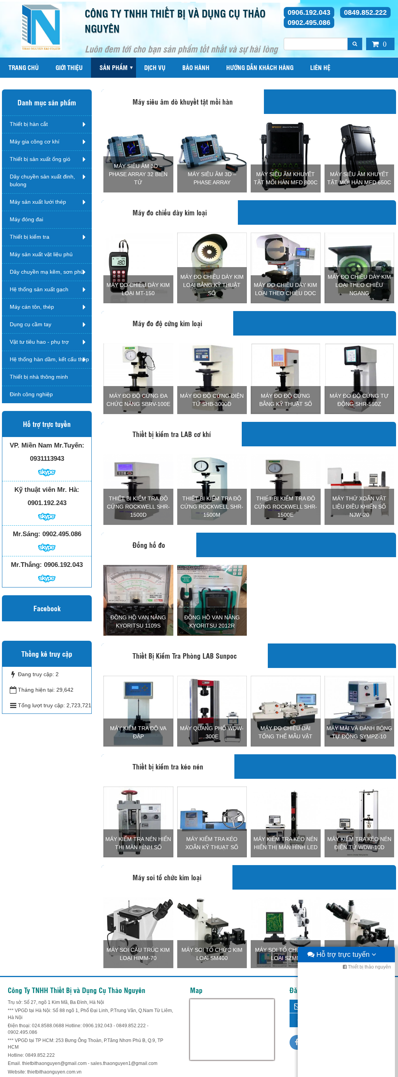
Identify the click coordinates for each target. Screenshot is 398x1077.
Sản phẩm (113, 67)
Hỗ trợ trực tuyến (343, 954)
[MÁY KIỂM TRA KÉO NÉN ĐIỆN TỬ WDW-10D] (360, 821)
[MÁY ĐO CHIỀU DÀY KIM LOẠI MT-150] (138, 267)
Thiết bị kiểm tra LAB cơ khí (172, 434)
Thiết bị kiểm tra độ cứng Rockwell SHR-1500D (138, 506)
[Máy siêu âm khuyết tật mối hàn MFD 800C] (286, 157)
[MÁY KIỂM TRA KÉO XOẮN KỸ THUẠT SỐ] (212, 821)
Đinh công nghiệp (31, 394)
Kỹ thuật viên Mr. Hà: (46, 489)
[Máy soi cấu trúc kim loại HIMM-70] (138, 932)
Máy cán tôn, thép (32, 307)
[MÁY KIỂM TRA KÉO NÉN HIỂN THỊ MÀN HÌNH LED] (286, 821)
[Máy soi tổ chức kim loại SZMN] (286, 932)
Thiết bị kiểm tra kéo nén (168, 766)
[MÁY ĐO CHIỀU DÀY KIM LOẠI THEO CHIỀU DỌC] (286, 267)
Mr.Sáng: (26, 534)
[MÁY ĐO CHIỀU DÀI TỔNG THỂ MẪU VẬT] (286, 711)
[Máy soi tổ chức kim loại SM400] (212, 932)
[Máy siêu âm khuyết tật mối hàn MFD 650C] (360, 157)
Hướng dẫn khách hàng (259, 67)
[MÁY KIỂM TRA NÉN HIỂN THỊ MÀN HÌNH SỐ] (138, 821)
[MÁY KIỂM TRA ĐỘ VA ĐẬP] (138, 711)
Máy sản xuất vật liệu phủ (41, 254)
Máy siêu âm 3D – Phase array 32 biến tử (138, 174)
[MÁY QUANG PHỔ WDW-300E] (212, 711)
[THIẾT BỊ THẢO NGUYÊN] (41, 27)
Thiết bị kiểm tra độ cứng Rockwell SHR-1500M (211, 506)
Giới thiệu (69, 67)
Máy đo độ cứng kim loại (167, 323)
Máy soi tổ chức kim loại (167, 877)
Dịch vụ (155, 67)
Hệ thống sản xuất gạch (39, 289)
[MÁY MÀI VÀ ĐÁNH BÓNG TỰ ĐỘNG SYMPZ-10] (360, 711)
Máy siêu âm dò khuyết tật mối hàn (183, 101)
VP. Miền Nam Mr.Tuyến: (47, 445)
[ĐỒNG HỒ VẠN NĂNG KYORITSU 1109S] (138, 600)
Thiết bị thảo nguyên (369, 967)
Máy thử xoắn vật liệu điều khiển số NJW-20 (359, 506)
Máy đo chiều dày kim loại (170, 212)
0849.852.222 (365, 12)
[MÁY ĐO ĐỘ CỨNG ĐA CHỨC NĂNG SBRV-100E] (138, 378)
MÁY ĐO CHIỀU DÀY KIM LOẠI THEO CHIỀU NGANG (359, 285)
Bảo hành (195, 67)
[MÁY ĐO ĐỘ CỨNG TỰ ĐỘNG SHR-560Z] (360, 378)
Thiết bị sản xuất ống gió (40, 159)
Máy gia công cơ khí (34, 141)
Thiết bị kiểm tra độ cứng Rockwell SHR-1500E (285, 506)
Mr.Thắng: (26, 564)
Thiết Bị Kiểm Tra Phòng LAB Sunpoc (185, 655)
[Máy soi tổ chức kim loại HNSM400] (360, 932)
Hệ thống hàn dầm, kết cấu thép (49, 359)
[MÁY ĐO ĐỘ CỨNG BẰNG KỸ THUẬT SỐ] (286, 378)
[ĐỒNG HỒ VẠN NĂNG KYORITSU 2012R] (212, 600)
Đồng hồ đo (149, 544)
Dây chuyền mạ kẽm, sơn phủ (47, 272)
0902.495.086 (309, 22)
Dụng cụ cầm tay (30, 324)
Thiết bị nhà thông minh (39, 377)
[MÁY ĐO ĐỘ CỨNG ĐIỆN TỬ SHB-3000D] (212, 378)
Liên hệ (320, 67)
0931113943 (47, 458)
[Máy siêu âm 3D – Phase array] (212, 157)
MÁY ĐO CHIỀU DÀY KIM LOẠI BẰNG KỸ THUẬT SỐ (212, 285)
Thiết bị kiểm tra (29, 237)
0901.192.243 (47, 503)
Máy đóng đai (26, 219)
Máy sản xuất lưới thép (38, 202)
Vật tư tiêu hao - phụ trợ (39, 342)
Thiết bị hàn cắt (29, 124)
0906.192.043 (309, 12)
